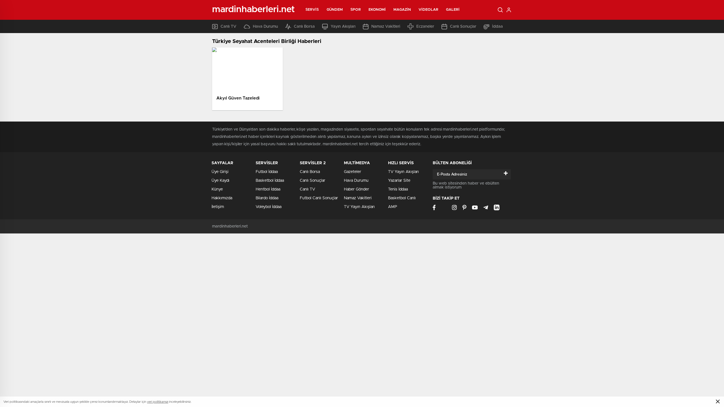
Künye (217, 189)
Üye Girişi (220, 172)
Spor (355, 10)
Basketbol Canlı (402, 198)
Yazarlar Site (399, 181)
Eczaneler (425, 27)
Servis (312, 10)
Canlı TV (228, 27)
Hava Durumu (265, 27)
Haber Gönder (356, 189)
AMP (392, 207)
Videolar (428, 10)
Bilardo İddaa (267, 198)
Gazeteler (352, 172)
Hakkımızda (222, 198)
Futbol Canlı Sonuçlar (319, 198)
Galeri (453, 10)
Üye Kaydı (220, 181)
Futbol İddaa (267, 172)
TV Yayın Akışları (359, 207)
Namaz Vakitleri (385, 27)
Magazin (402, 10)
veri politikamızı (157, 401)
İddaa (497, 27)
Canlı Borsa (304, 27)
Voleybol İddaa (268, 207)
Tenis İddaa (398, 189)
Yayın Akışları (343, 27)
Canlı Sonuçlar (463, 27)
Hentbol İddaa (268, 189)
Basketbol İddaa (270, 181)
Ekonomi (377, 10)
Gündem (335, 10)
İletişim (218, 207)
